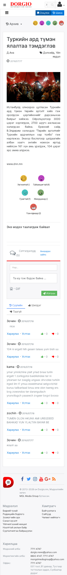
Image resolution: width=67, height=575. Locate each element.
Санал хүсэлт (10, 520)
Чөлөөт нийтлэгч (51, 517)
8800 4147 (36, 556)
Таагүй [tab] (16, 311)
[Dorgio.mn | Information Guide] (8, 482)
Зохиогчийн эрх (11, 517)
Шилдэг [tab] (36, 305)
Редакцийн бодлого (13, 514)
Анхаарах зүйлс (45, 253)
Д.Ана (10, 52)
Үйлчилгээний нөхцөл (15, 524)
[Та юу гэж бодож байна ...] (33, 278)
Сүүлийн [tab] (17, 305)
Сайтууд (46, 514)
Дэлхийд (48, 52)
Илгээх (50, 293)
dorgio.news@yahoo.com (44, 552)
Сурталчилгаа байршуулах (17, 530)
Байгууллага (49, 510)
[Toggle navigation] (7, 12)
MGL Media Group (29, 496)
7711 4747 (36, 548)
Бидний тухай (10, 510)
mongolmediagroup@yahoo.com (47, 559)
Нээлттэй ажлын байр (15, 527)
